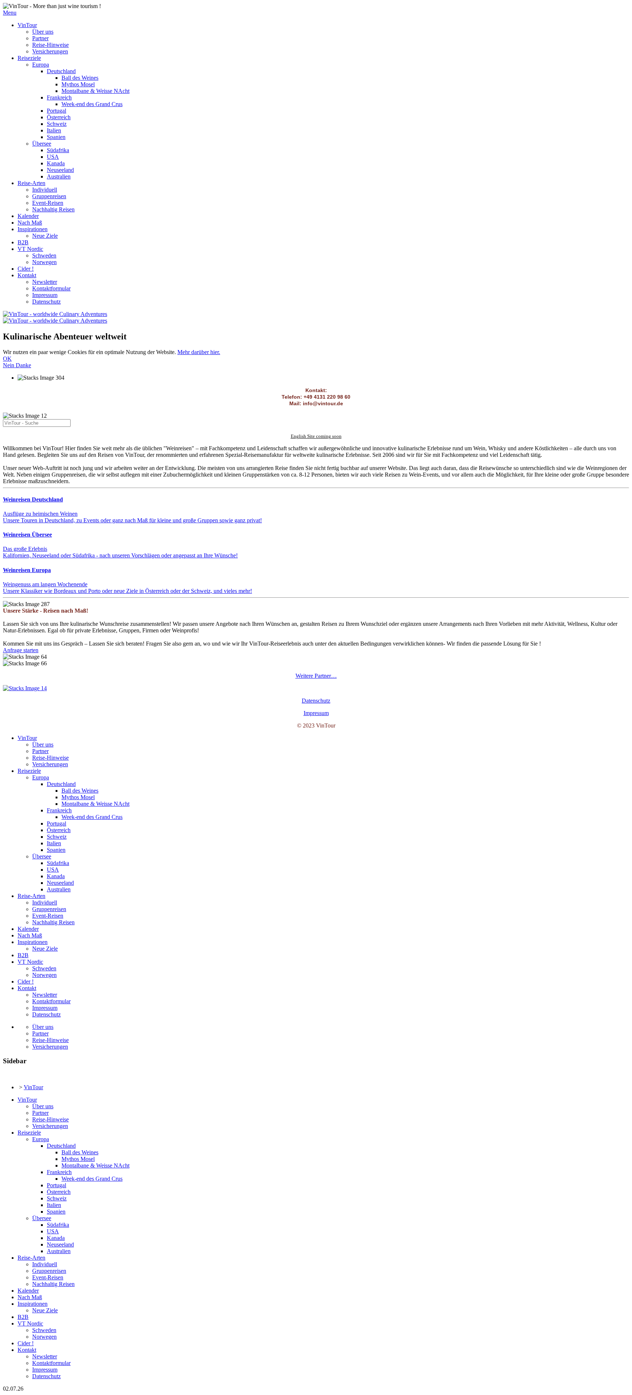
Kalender (28, 216)
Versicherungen (50, 51)
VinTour (27, 25)
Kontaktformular (51, 288)
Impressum (44, 295)
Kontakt (27, 275)
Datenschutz (46, 301)
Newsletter (44, 282)
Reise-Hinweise (50, 45)
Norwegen (44, 262)
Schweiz (57, 124)
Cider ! (26, 269)
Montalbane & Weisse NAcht (95, 91)
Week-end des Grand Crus (92, 104)
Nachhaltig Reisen (53, 209)
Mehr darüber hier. (198, 352)
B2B (23, 242)
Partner (40, 38)
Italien (54, 130)
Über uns (42, 32)
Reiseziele (29, 58)
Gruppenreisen (49, 196)
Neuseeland (60, 170)
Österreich (59, 117)
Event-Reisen (47, 203)
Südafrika (58, 150)
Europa (40, 64)
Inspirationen (33, 229)
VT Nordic (30, 249)
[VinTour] (25, 688)
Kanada (56, 163)
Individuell (44, 190)
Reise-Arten (31, 183)
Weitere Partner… (316, 676)
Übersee (41, 143)
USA (53, 157)
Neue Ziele (45, 236)
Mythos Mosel (78, 84)
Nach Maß (30, 222)
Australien (59, 176)
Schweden (44, 255)
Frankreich (59, 97)
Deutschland (61, 71)
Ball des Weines (79, 78)
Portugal (56, 111)
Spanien (56, 137)
